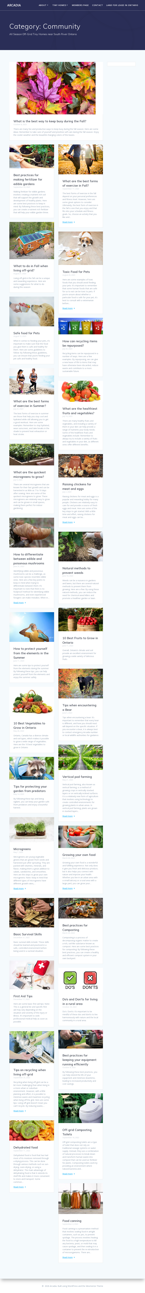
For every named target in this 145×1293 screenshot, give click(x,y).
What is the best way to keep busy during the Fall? (49, 121)
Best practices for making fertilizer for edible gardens (27, 179)
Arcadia (14, 5)
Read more (67, 222)
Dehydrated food (25, 1147)
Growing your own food (79, 855)
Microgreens (22, 849)
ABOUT (42, 5)
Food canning (71, 1221)
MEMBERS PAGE (80, 5)
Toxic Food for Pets (76, 272)
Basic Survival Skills (27, 934)
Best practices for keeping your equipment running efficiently (79, 1060)
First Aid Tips (22, 996)
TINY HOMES (59, 5)
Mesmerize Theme (94, 1286)
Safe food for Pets (26, 333)
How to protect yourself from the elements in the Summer (31, 653)
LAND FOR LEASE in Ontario (122, 5)
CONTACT (97, 5)
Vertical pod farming (77, 777)
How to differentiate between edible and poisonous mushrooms (28, 558)
